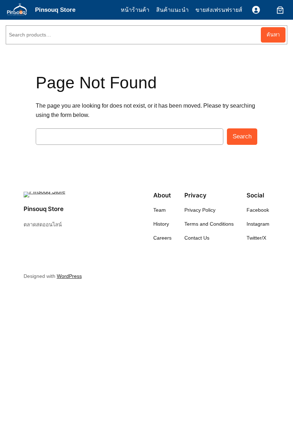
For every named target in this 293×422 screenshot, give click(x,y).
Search (242, 136)
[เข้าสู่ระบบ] (256, 10)
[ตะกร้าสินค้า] (278, 10)
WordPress (69, 276)
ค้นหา (273, 35)
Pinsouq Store (55, 9)
